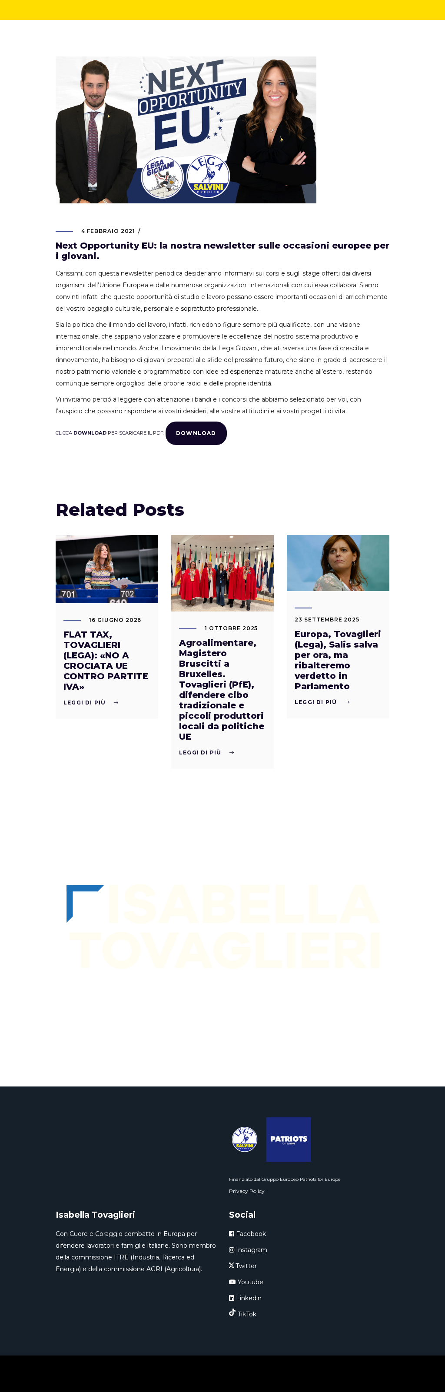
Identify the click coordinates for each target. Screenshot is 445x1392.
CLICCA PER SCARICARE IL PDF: (111, 432)
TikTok (247, 1314)
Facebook (250, 1234)
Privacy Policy (247, 1191)
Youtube (249, 1282)
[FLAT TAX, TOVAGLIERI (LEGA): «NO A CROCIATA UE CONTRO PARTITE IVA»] (107, 569)
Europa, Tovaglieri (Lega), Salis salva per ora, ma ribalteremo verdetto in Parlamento (338, 660)
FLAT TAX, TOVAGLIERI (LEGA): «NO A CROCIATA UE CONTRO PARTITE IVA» (105, 660)
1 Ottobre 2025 (231, 628)
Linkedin (248, 1298)
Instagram (250, 1250)
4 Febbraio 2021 (108, 231)
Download (196, 433)
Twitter (246, 1266)
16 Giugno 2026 (115, 620)
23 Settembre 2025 (327, 619)
